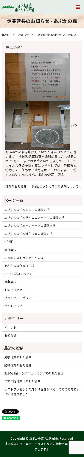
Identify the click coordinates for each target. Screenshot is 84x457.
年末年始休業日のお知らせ (22, 381)
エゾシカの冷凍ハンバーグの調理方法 (30, 225)
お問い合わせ (13, 290)
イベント (10, 327)
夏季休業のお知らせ (17, 357)
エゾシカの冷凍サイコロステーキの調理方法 (34, 217)
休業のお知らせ (15, 186)
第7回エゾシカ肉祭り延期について (55, 186)
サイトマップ (13, 306)
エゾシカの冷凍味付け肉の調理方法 (28, 234)
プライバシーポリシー (19, 298)
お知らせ (23, 34)
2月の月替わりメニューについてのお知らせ (33, 373)
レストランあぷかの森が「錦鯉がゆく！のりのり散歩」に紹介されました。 (42, 391)
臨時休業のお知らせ (17, 365)
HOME (5, 34)
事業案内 (10, 282)
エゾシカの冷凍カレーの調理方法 (27, 209)
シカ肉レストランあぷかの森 (24, 258)
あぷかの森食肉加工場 (19, 265)
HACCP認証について (18, 274)
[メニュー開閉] (78, 7)
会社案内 (10, 250)
